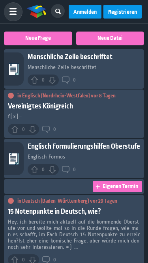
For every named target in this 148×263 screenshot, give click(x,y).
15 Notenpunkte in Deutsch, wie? (54, 211)
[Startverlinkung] (36, 12)
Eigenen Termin (120, 186)
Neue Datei (110, 38)
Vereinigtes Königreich (40, 106)
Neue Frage (38, 38)
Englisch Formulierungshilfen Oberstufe (84, 146)
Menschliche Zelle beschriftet (70, 57)
